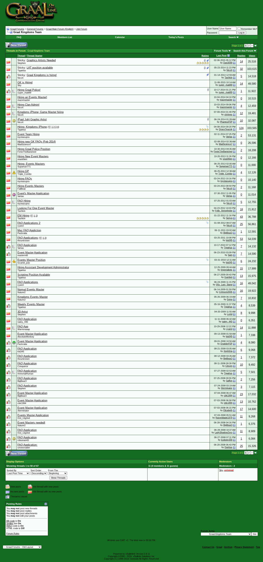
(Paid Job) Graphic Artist (32, 119)
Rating (205, 55)
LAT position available (40, 67)
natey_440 (22, 322)
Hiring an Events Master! (32, 97)
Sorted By (11, 470)
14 (241, 61)
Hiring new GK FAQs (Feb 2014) (36, 141)
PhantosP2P (226, 122)
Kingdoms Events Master (32, 296)
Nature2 (21, 292)
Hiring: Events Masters (31, 163)
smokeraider (23, 447)
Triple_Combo (24, 174)
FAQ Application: (27, 444)
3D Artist (22, 311)
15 (241, 268)
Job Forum (81, 29)
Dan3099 (227, 62)
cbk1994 (228, 395)
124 (241, 128)
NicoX (229, 70)
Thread (21, 55)
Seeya (229, 218)
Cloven (228, 366)
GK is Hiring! (25, 82)
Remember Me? (249, 29)
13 (241, 276)
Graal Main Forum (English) (60, 29)
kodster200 (226, 440)
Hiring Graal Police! (28, 89)
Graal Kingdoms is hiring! (42, 75)
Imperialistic (226, 269)
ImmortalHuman (25, 373)
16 (241, 283)
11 (241, 416)
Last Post (221, 55)
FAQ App (22, 326)
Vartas (229, 136)
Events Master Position (31, 259)
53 (241, 239)
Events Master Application (33, 415)
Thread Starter (34, 55)
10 (241, 120)
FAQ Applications (27, 237)
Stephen (21, 63)
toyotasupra (23, 137)
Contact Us (208, 547)
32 (241, 68)
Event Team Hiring (28, 134)
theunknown (23, 240)
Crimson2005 (225, 292)
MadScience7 (24, 144)
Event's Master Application (33, 193)
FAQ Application (27, 245)
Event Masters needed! (31, 422)
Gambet (228, 277)
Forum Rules (12, 533)
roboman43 (23, 440)
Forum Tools (221, 51)
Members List (65, 37)
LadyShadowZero (223, 432)
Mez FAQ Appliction (29, 230)
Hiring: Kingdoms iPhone (32, 126)
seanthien (22, 159)
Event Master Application (32, 252)
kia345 (229, 240)
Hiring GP (23, 171)
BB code (10, 521)
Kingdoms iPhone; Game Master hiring (40, 112)
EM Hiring (23, 215)
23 (241, 394)
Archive (228, 547)
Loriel (229, 314)
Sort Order (36, 470)
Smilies (9, 523)
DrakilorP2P (226, 343)
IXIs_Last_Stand (224, 284)
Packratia (22, 233)
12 (241, 113)
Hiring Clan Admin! (28, 104)
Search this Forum (243, 51)
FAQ (19, 37)
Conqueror (22, 366)
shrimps (228, 114)
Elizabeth (227, 410)
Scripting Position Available (33, 274)
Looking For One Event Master (35, 208)
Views (252, 55)
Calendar (120, 37)
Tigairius (21, 70)
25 (241, 224)
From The (53, 470)
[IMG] (9, 526)
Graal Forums (17, 29)
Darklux (228, 447)
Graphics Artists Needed (41, 60)
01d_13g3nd (23, 418)
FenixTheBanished (26, 152)
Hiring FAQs (24, 178)
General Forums (35, 29)
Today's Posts (176, 37)
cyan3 (20, 226)
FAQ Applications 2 (28, 223)
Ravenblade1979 (224, 417)
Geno (229, 299)
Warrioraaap (23, 329)
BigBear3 (227, 232)
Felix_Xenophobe (223, 210)
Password (212, 32)
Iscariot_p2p (23, 262)
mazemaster (23, 100)
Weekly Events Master (31, 304)
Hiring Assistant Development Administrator (43, 267)
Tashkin (228, 77)
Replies (241, 55)
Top (258, 547)
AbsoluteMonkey (25, 336)
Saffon (229, 380)
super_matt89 (225, 85)
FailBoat (21, 189)
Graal (219, 547)
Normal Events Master (30, 289)
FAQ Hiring (23, 200)
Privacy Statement (244, 547)
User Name (212, 28)
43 (241, 216)
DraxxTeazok (225, 129)
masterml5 (22, 255)
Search (232, 37)
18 (241, 209)
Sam (230, 255)
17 (241, 409)
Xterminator (226, 388)
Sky (19, 85)
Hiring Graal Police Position (33, 149)
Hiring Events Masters (30, 186)
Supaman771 (24, 166)
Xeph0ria (228, 351)
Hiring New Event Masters (32, 156)
